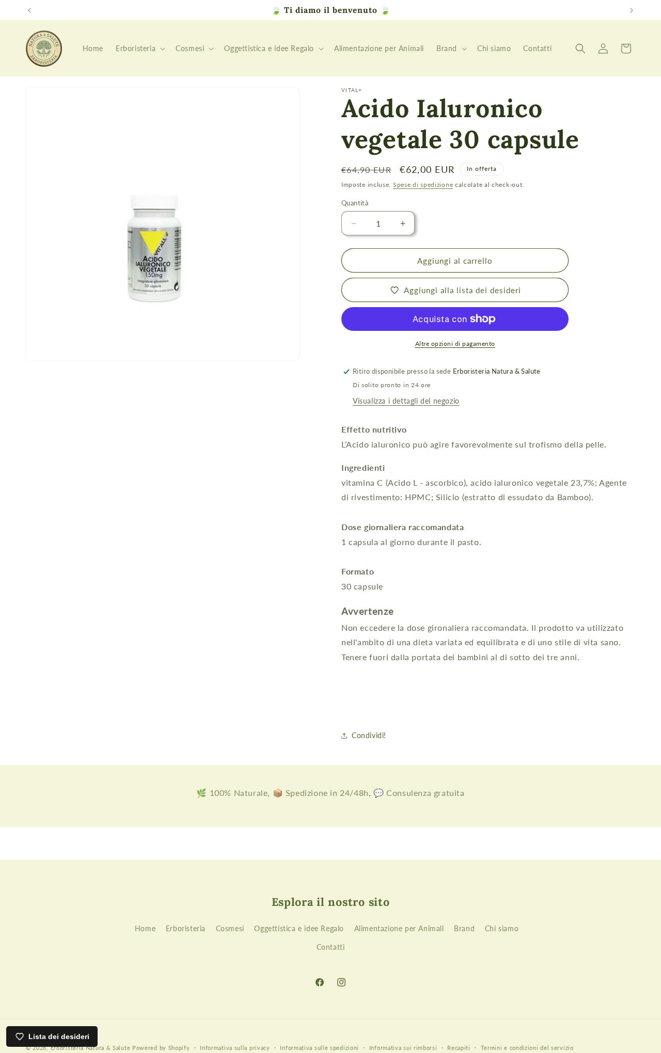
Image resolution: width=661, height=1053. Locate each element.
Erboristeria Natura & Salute (91, 1047)
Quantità (354, 203)
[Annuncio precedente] (29, 10)
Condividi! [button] (369, 735)
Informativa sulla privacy (235, 1047)
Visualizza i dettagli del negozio (406, 400)
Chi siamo (501, 928)
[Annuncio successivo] (631, 10)
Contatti (331, 947)
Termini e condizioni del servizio (527, 1047)
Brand (464, 928)
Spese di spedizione (423, 184)
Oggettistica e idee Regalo (299, 928)
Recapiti (458, 1047)
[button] (139, 48)
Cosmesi (230, 928)
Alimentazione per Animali (399, 928)
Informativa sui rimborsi (403, 1047)
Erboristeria (186, 928)
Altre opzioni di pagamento (455, 343)
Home (145, 928)
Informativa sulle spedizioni (319, 1047)
